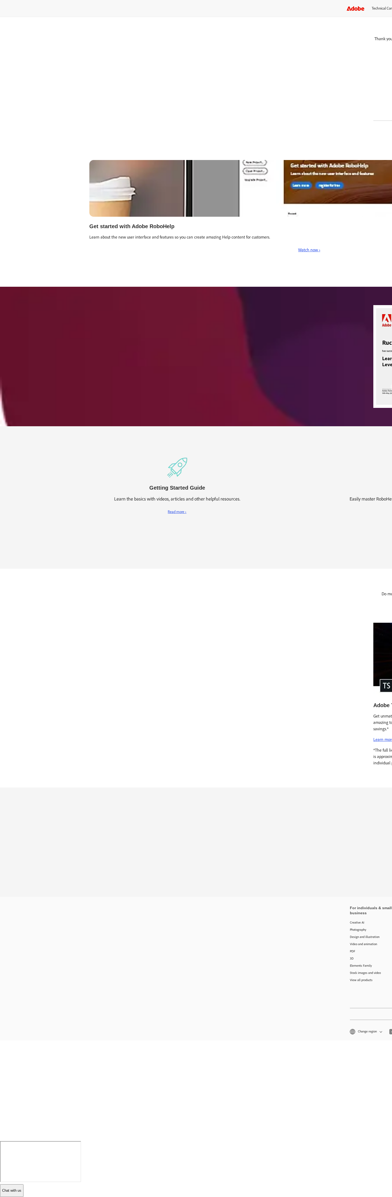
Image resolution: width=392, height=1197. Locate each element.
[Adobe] (355, 8)
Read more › (177, 512)
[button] (365, 1031)
